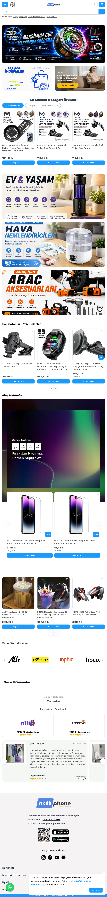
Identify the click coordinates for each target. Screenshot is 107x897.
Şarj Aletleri (52, 17)
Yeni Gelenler (32, 324)
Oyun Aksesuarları (13, 105)
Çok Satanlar (11, 324)
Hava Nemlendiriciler (36, 17)
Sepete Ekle (18, 163)
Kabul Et (96, 890)
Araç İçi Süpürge (20, 17)
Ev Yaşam (31, 105)
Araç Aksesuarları (50, 105)
